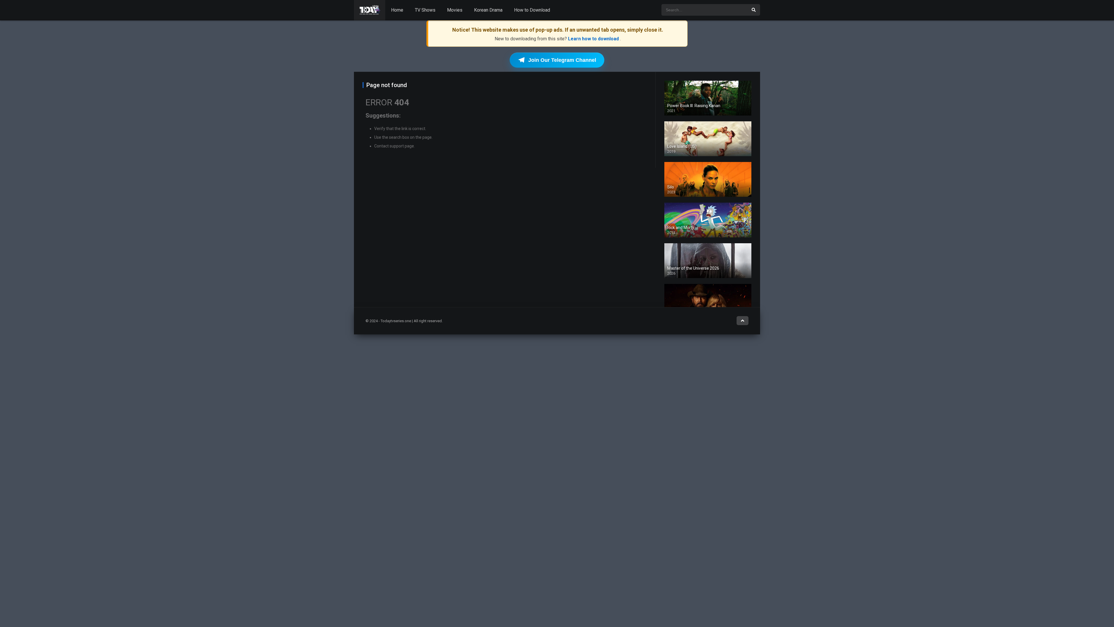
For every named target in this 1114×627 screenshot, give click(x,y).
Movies (454, 10)
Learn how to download (594, 39)
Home (397, 10)
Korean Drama (488, 10)
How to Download (532, 10)
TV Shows (425, 10)
